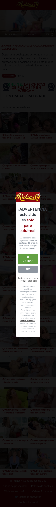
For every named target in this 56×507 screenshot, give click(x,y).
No (28, 269)
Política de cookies (27, 321)
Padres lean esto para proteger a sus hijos (28, 279)
